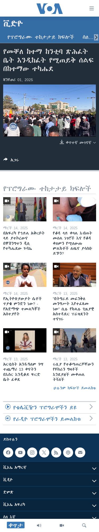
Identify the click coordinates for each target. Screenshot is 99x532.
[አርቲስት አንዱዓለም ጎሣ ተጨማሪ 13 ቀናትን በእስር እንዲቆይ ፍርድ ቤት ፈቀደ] (24, 340)
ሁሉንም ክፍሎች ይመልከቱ (75, 388)
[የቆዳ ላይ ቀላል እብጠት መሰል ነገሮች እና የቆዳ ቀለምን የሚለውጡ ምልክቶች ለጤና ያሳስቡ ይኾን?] (74, 209)
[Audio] (39, 525)
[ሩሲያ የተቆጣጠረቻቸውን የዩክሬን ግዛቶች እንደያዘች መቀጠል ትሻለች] (74, 340)
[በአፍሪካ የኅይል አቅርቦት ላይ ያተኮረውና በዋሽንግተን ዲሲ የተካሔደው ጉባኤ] (24, 209)
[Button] (11, 161)
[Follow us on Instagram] (32, 453)
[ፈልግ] (84, 525)
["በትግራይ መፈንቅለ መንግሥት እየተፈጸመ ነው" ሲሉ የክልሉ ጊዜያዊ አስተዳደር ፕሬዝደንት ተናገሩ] (74, 275)
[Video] (62, 525)
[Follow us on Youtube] (20, 453)
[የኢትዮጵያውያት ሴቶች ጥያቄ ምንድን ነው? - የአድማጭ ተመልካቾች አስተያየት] (24, 275)
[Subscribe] (80, 453)
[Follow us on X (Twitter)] (44, 453)
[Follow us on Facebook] (8, 453)
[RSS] (56, 453)
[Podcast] (68, 453)
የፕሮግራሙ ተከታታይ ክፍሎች (40, 37)
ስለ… (88, 37)
